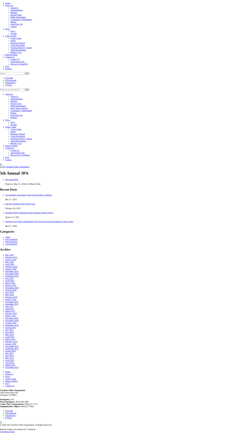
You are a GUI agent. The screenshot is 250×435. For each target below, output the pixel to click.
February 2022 (11, 257)
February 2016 (11, 342)
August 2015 (10, 351)
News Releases (11, 239)
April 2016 (9, 337)
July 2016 (9, 330)
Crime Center (15, 38)
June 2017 (9, 306)
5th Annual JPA (11, 179)
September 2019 (12, 276)
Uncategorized (11, 244)
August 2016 (10, 328)
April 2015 (9, 360)
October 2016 (11, 323)
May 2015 (9, 358)
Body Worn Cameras (19, 108)
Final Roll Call (16, 24)
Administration (16, 10)
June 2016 (9, 332)
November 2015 (12, 346)
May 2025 (9, 255)
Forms (13, 41)
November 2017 (12, 302)
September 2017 (12, 304)
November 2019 (12, 274)
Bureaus (13, 12)
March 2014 (10, 365)
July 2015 (9, 353)
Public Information (18, 17)
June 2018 (9, 292)
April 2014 (9, 363)
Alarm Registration (18, 50)
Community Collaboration (21, 19)
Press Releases (11, 242)
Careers (13, 26)
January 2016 (10, 344)
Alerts (7, 237)
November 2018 (12, 288)
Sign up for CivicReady (20, 155)
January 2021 (10, 260)
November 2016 (12, 320)
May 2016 (9, 335)
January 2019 (10, 285)
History (13, 22)
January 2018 (10, 299)
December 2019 (11, 271)
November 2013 (12, 367)
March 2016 (10, 339)
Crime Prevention (17, 45)
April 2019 (9, 281)
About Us (14, 8)
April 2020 (9, 264)
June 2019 (9, 278)
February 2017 (11, 313)
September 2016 (12, 325)
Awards (13, 34)
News (12, 31)
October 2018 (11, 290)
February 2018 (11, 297)
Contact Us (15, 59)
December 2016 (11, 318)
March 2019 (10, 283)
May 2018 (9, 295)
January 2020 (10, 269)
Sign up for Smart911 (19, 64)
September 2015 (12, 349)
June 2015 (9, 356)
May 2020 (9, 262)
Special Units (15, 15)
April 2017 (9, 309)
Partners (13, 118)
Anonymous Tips (17, 62)
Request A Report (17, 43)
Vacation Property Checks (21, 48)
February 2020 (11, 267)
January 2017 (10, 316)
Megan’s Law (16, 52)
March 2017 (10, 311)
